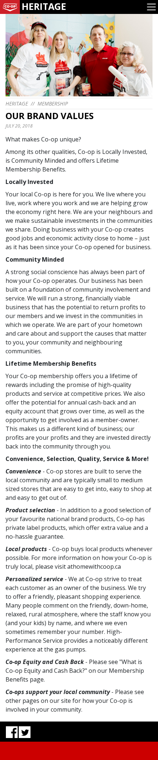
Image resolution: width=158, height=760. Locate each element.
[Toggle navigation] (151, 7)
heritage (17, 103)
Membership (52, 103)
